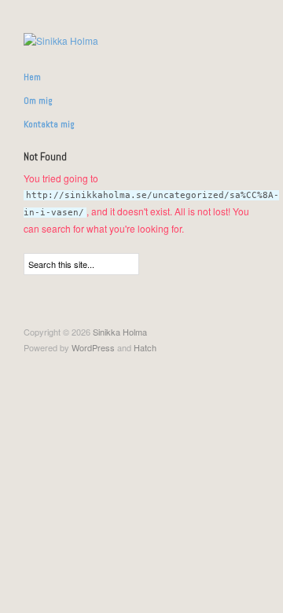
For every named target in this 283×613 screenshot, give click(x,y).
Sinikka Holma (120, 331)
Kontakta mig (49, 124)
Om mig (38, 100)
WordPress (93, 347)
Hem (32, 77)
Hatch (145, 347)
